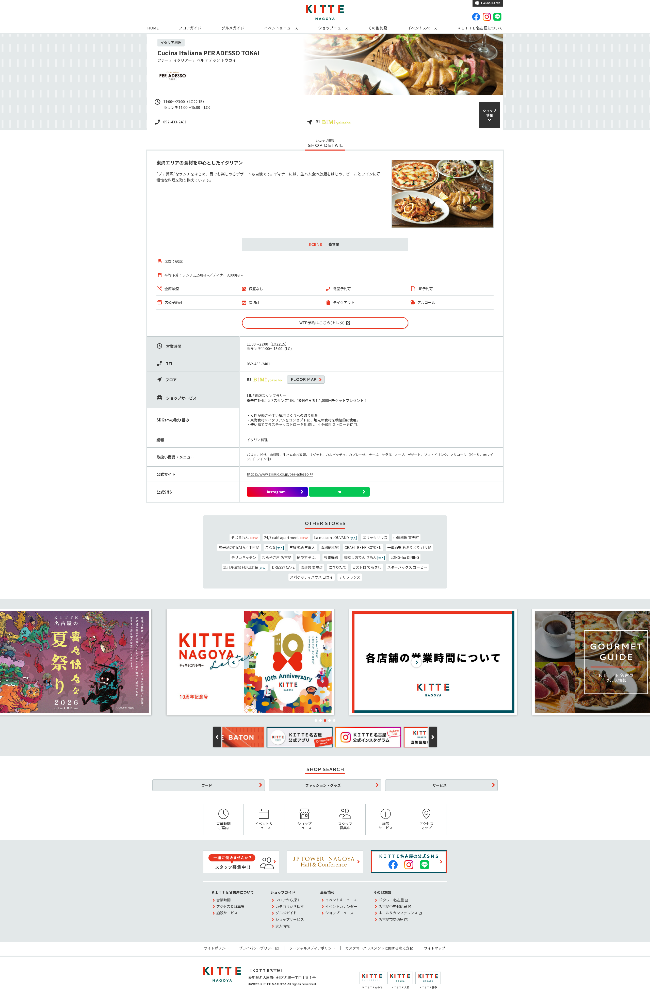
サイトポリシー (216, 948)
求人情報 (282, 925)
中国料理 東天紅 (406, 537)
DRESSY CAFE (283, 567)
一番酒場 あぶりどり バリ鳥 (409, 547)
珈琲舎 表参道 (312, 567)
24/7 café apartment (286, 537)
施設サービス (386, 825)
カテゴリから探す (289, 906)
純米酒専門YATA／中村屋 (239, 547)
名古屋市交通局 (391, 919)
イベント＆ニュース (281, 27)
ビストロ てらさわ (366, 567)
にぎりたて (337, 567)
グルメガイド (232, 27)
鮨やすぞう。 (307, 557)
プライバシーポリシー (256, 948)
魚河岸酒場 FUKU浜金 (244, 567)
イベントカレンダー (341, 906)
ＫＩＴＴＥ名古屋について (480, 27)
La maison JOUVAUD (335, 537)
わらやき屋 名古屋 (276, 557)
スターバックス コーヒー (407, 567)
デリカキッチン (243, 557)
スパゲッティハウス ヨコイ (311, 577)
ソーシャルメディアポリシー (312, 948)
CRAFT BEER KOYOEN (363, 547)
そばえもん (244, 537)
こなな (274, 547)
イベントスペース (422, 27)
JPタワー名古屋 (391, 899)
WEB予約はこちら (314, 322)
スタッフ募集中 (345, 825)
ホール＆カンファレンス (398, 912)
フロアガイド (189, 27)
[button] (316, 720)
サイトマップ (434, 948)
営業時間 (223, 899)
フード (206, 785)
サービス (439, 785)
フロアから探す (287, 899)
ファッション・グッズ (323, 785)
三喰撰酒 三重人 (302, 547)
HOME (153, 27)
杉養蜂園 (331, 557)
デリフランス (349, 577)
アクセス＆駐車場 (230, 906)
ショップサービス (289, 919)
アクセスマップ (426, 825)
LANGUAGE (490, 3)
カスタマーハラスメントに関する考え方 (377, 948)
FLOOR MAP (303, 379)
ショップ (489, 113)
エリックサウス (375, 537)
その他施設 (377, 27)
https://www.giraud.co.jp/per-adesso (278, 474)
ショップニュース (333, 27)
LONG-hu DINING (405, 557)
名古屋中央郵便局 (393, 906)
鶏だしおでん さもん (364, 557)
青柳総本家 (330, 547)
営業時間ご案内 (223, 825)
